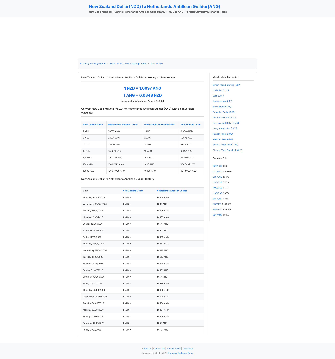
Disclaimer (188, 348)
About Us (146, 348)
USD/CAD (217, 193)
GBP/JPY (217, 204)
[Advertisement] (167, 37)
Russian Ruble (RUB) (223, 133)
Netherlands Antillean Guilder (123, 124)
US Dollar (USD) (221, 90)
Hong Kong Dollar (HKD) (225, 128)
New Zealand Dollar (93, 124)
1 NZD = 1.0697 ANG (142, 88)
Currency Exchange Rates (93, 63)
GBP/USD (217, 177)
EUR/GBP (217, 198)
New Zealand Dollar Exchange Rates (128, 63)
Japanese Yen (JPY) (223, 101)
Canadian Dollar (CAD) (224, 112)
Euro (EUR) (218, 95)
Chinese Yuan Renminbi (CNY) (228, 150)
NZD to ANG (156, 63)
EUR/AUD (217, 215)
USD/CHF (217, 182)
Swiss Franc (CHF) (222, 106)
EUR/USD (217, 166)
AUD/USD (217, 187)
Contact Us (159, 348)
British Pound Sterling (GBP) (227, 85)
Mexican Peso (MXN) (223, 139)
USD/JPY (217, 171)
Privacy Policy (174, 348)
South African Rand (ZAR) (225, 144)
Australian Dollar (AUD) (224, 117)
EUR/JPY (217, 209)
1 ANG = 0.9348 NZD (143, 95)
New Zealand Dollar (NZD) (226, 123)
